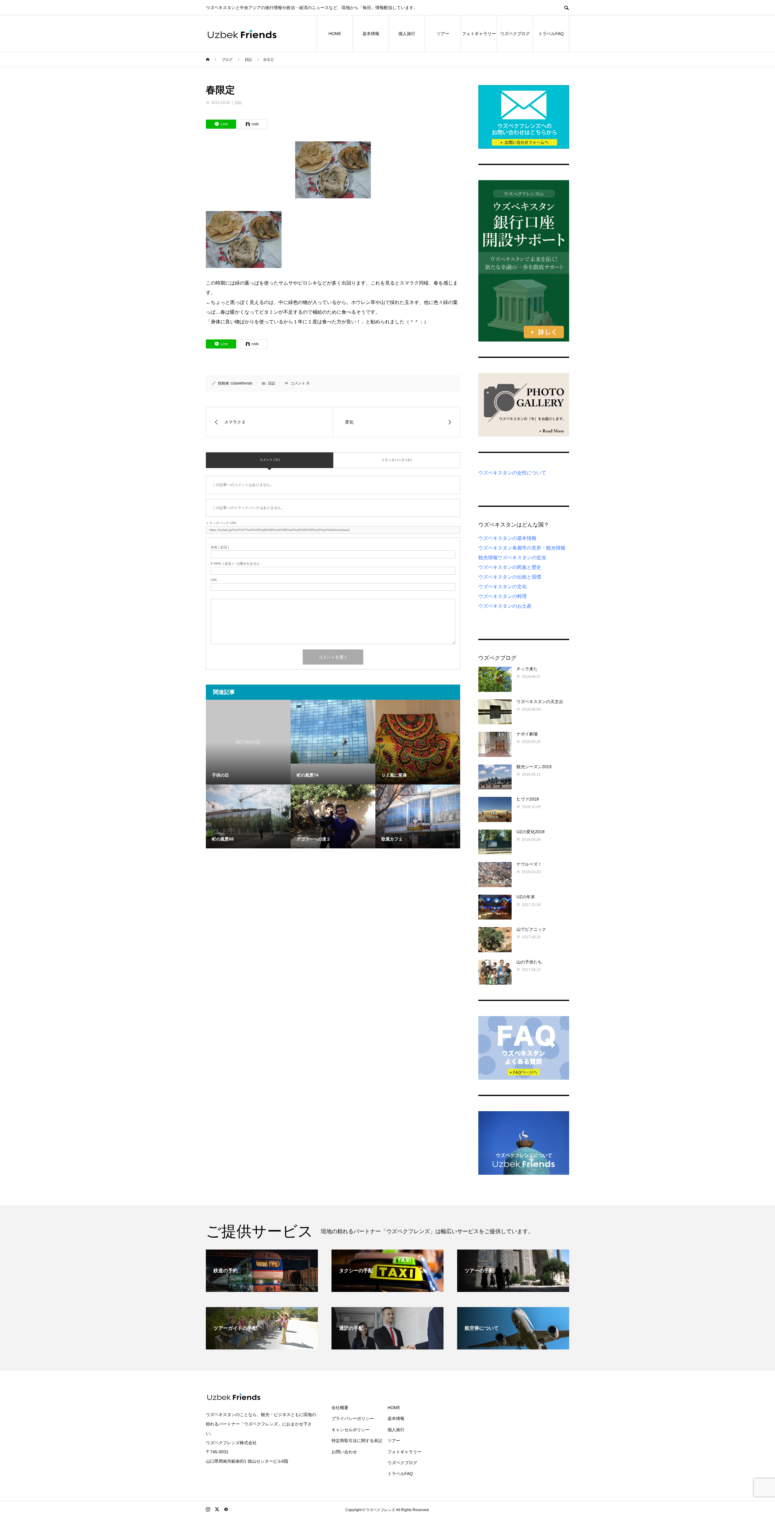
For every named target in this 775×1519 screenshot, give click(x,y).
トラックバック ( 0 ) (396, 460)
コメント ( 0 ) (269, 459)
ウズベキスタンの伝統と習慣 (509, 577)
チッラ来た (527, 668)
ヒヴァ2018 (527, 799)
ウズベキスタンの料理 (502, 596)
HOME (334, 33)
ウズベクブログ (515, 33)
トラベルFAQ (551, 33)
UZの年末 (525, 896)
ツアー (443, 33)
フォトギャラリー (479, 33)
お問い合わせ (344, 1451)
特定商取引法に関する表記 (356, 1440)
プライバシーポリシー (352, 1418)
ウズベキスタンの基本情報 (507, 538)
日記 (238, 103)
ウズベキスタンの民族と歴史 (509, 567)
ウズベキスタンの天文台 (539, 701)
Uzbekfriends (241, 383)
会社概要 (339, 1407)
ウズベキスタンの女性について (512, 472)
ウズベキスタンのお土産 (505, 606)
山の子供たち (529, 961)
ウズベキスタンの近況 (522, 557)
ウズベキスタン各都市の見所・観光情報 (522, 547)
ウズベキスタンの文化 (502, 586)
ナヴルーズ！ (529, 864)
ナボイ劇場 (527, 733)
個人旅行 (406, 33)
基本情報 (370, 33)
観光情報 (488, 557)
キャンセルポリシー (350, 1429)
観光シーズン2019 (534, 766)
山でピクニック (531, 929)
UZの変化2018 (530, 831)
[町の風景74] (333, 732)
